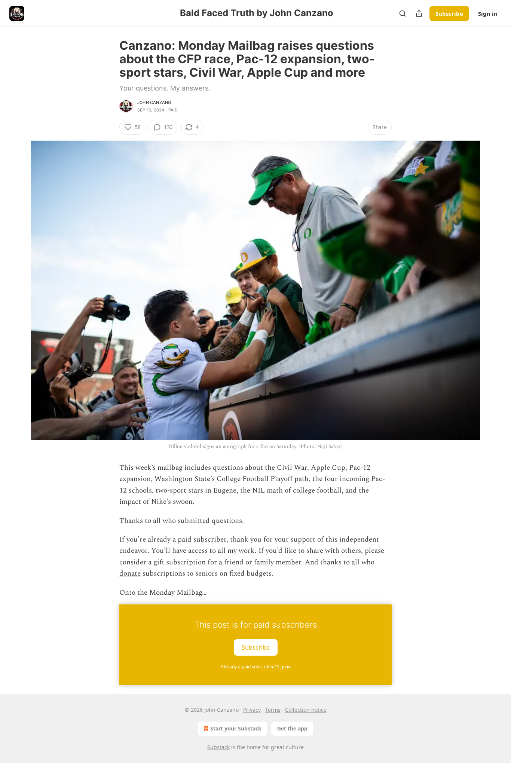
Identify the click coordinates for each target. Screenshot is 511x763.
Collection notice (306, 709)
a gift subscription (177, 562)
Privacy (252, 709)
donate (130, 573)
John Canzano (154, 102)
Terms (273, 709)
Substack (218, 747)
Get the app (292, 728)
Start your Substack (235, 728)
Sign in (488, 13)
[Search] (402, 13)
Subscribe (449, 13)
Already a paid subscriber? (256, 667)
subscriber (209, 539)
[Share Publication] (418, 13)
